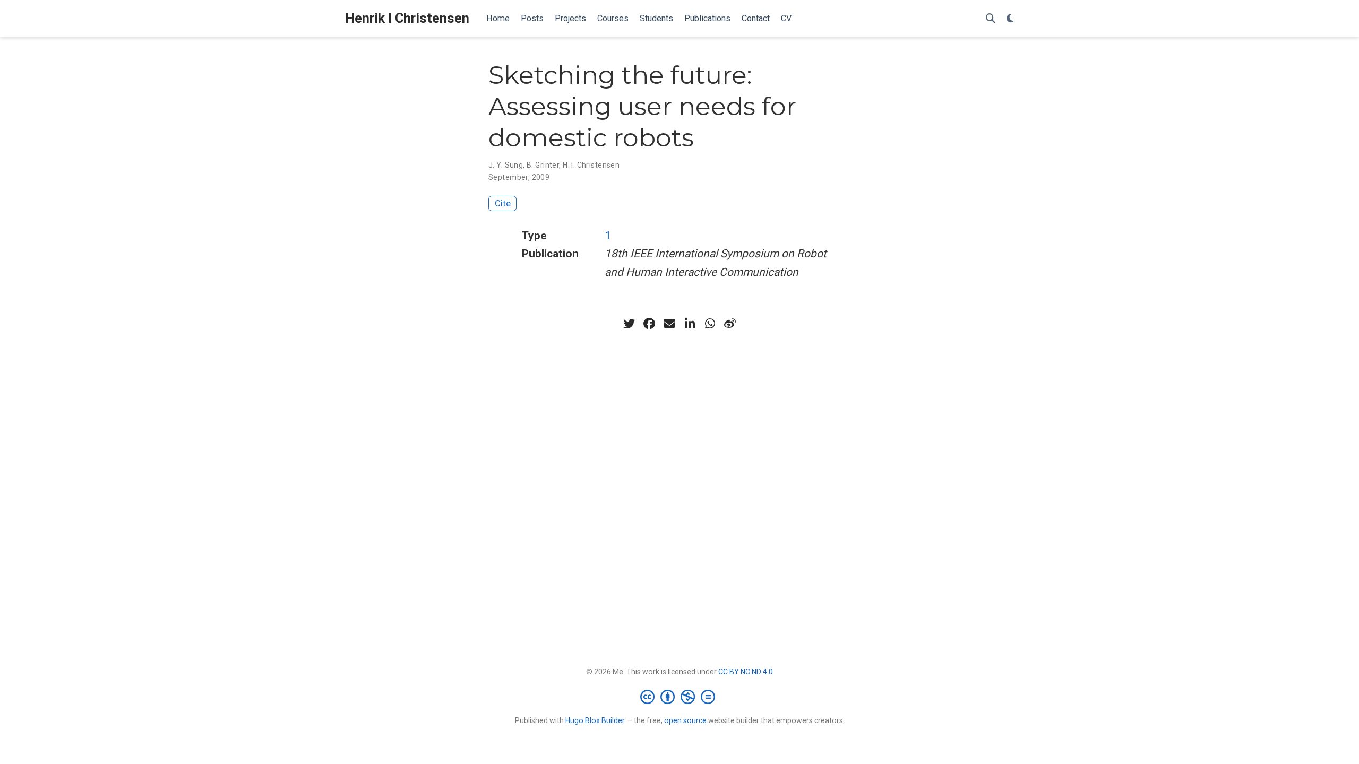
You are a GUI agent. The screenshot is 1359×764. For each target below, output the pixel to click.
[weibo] (730, 324)
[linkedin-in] (690, 324)
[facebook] (649, 324)
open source (685, 720)
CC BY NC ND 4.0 (745, 671)
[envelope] (669, 324)
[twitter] (629, 324)
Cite (503, 203)
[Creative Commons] (679, 697)
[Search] (990, 19)
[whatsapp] (710, 324)
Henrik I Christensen (407, 18)
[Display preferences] (1010, 19)
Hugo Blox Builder (595, 720)
